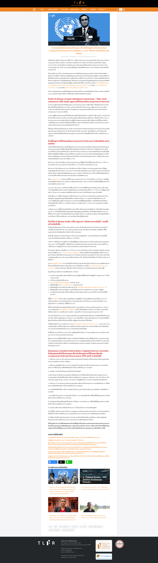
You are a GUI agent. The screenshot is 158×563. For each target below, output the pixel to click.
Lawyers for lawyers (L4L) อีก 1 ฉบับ (76, 88)
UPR (55, 526)
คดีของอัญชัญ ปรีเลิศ (56, 263)
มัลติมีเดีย (83, 9)
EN (124, 9)
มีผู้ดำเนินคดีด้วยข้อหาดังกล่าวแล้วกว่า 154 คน (86, 324)
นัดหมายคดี (64, 9)
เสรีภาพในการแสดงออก (68, 530)
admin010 (73, 56)
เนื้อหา (42, 9)
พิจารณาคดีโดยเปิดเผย (66, 285)
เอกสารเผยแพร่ (74, 9)
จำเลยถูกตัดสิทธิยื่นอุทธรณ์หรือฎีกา (60, 283)
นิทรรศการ (93, 9)
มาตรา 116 (83, 526)
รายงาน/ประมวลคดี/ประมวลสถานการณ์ (88, 56)
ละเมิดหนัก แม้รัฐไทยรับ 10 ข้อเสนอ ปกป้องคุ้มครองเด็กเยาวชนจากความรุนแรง (69, 449)
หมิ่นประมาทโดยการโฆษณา (95, 526)
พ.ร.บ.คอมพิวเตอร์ (64, 526)
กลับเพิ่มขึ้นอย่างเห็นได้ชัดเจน (67, 310)
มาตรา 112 (74, 526)
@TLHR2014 (68, 550)
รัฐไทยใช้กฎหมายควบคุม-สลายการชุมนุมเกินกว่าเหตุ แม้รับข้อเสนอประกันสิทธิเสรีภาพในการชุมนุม (80, 447)
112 (50, 526)
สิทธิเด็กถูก (51, 447)
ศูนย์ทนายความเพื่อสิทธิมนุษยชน (79, 5)
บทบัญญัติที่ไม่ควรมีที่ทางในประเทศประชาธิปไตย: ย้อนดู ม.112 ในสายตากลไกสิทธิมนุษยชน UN (74, 437)
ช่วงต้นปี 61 (55, 299)
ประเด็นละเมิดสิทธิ (52, 9)
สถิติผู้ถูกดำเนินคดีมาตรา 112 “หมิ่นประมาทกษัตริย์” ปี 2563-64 (66, 440)
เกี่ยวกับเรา (102, 9)
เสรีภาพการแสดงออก (54, 530)
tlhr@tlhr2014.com (69, 552)
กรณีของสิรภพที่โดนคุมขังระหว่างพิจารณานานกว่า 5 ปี (92, 287)
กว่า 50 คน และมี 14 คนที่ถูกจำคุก (70, 253)
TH (121, 9)
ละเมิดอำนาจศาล (56, 179)
